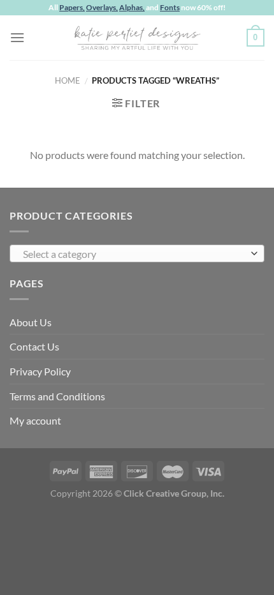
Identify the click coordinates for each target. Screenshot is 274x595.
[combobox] (137, 253)
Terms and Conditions (57, 396)
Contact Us (34, 346)
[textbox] (134, 254)
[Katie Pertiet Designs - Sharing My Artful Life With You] (137, 37)
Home (67, 80)
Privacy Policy (40, 371)
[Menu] (17, 37)
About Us (31, 322)
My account (35, 420)
